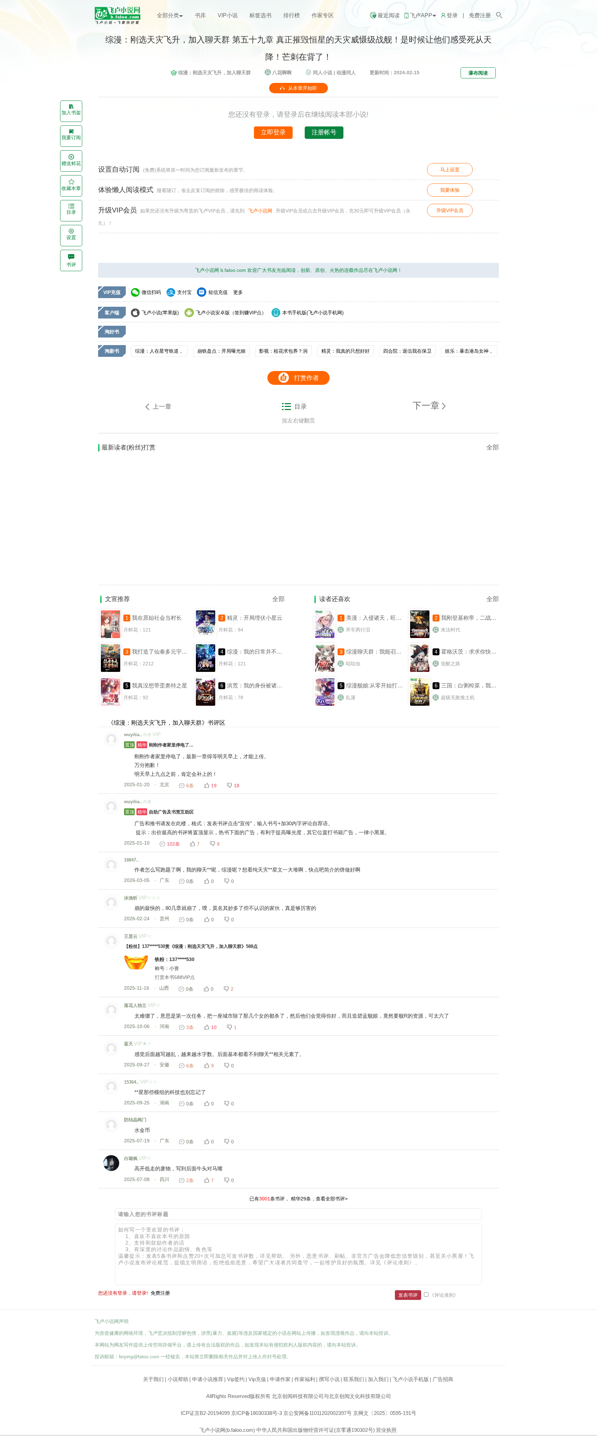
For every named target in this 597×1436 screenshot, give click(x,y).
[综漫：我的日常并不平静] (205, 671)
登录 (452, 15)
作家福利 (304, 1379)
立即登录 (273, 132)
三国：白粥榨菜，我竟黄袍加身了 (482, 685)
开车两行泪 (358, 630)
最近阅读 (389, 15)
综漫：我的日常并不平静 (257, 652)
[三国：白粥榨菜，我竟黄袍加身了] (419, 705)
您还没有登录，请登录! (123, 1293)
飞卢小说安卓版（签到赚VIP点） (231, 312)
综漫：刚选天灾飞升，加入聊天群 (214, 72)
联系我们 (353, 1379)
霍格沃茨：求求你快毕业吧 (474, 652)
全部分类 (168, 15)
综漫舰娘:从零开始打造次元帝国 (385, 685)
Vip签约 (236, 1379)
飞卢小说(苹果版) (160, 312)
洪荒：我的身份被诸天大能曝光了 (268, 685)
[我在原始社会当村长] (110, 637)
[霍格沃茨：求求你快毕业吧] (419, 671)
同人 (322, 72)
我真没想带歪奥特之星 (159, 685)
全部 (492, 447)
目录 (300, 406)
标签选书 (260, 15)
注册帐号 (324, 132)
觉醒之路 (450, 663)
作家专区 (323, 15)
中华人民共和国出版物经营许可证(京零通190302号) (315, 1430)
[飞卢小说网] (120, 22)
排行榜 (291, 15)
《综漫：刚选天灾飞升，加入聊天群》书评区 (166, 723)
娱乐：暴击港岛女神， (469, 351)
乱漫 (351, 697)
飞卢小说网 (260, 210)
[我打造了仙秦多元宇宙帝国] (110, 671)
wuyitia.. (133, 734)
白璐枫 (131, 1158)
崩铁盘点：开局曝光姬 (221, 351)
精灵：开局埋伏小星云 (254, 618)
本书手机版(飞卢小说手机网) (313, 312)
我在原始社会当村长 (157, 618)
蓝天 (128, 1043)
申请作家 (280, 1379)
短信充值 (218, 292)
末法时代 (450, 630)
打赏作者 (306, 377)
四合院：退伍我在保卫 (407, 351)
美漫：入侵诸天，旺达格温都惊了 (387, 618)
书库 (200, 15)
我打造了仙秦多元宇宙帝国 (165, 652)
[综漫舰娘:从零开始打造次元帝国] (324, 705)
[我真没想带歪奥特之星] (110, 705)
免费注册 (480, 15)
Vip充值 (257, 1379)
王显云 (131, 936)
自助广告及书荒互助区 (159, 812)
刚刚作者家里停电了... (159, 745)
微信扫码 (151, 292)
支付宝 (184, 292)
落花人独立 (135, 1005)
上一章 (162, 406)
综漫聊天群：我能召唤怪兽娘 (382, 652)
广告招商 (443, 1379)
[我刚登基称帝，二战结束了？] (419, 637)
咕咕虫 (353, 663)
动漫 (346, 72)
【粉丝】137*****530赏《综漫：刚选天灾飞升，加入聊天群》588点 (191, 946)
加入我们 (378, 1379)
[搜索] (499, 15)
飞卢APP (421, 15)
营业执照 (386, 1430)
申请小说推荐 (207, 1379)
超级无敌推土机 (458, 697)
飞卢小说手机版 (410, 1379)
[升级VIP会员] (450, 223)
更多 (238, 292)
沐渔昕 (131, 898)
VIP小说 (228, 15)
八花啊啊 (282, 72)
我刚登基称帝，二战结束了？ (477, 618)
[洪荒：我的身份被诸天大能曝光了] (205, 705)
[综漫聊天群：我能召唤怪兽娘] (324, 671)
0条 (190, 881)
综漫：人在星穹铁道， (159, 351)
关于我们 (153, 1379)
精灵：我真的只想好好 (345, 351)
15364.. (131, 1082)
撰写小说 (329, 1379)
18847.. (131, 860)
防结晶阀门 (135, 1119)
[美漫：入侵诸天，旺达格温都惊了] (324, 637)
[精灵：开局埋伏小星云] (205, 637)
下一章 (427, 405)
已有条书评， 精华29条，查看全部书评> (298, 1198)
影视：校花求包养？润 (283, 351)
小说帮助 (178, 1379)
